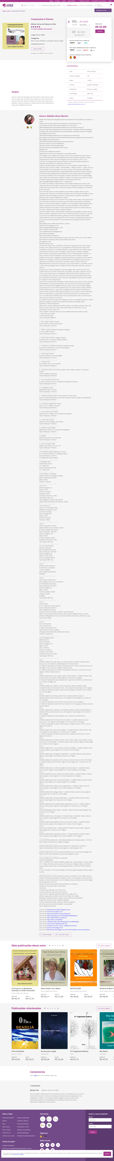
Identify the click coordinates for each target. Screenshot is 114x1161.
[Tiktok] (58, 1145)
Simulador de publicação (26, 1136)
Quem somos (6, 1127)
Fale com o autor (64, 934)
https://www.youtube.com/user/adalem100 (58, 913)
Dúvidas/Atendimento (8, 1118)
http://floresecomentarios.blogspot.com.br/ (58, 909)
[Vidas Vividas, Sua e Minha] (54, 967)
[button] (49, 945)
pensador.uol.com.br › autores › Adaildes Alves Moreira (62, 925)
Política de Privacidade (18, 1154)
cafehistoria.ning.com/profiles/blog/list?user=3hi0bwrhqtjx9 (63, 921)
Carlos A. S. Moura (17, 1054)
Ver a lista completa (104, 945)
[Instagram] (53, 1145)
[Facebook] (47, 1145)
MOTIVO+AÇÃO (75, 989)
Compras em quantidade (85, 5)
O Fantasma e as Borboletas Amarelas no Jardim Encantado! (23, 990)
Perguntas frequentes (8, 1145)
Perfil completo (47, 934)
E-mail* (91, 1123)
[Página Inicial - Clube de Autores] (7, 5)
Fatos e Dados (6, 1130)
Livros (8, 11)
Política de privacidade (23, 1118)
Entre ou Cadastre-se (100, 5)
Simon (72, 1054)
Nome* (91, 1117)
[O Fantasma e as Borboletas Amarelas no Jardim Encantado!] (25, 967)
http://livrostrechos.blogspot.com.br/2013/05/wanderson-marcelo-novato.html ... (68, 929)
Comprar (100, 31)
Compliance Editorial (22, 1121)
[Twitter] (42, 1145)
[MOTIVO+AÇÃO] (83, 967)
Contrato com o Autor (8, 1136)
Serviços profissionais (23, 1124)
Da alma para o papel (48, 1051)
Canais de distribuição (23, 1133)
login (35, 1075)
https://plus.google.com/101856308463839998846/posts (62, 915)
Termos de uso (6, 1133)
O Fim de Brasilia (18, 1051)
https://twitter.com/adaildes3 (55, 919)
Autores (4, 1121)
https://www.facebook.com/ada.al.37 (57, 917)
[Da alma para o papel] (54, 1030)
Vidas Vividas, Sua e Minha (50, 989)
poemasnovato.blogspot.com (55, 927)
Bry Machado (44, 1054)
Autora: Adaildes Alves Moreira (42, 29)
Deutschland (71, 1)
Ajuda (110, 1)
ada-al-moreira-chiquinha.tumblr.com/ (57, 923)
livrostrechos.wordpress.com (55, 911)
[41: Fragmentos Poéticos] (83, 1030)
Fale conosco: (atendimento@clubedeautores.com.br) (16, 1148)
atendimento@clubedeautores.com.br (76, 104)
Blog (3, 1124)
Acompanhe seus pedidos (99, 1)
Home (4, 11)
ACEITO (107, 1154)
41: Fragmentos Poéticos (79, 1051)
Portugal (57, 1)
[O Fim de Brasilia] (25, 1030)
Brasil (51, 1)
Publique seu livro (85, 1)
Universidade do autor (23, 1127)
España (64, 1)
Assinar (93, 1132)
